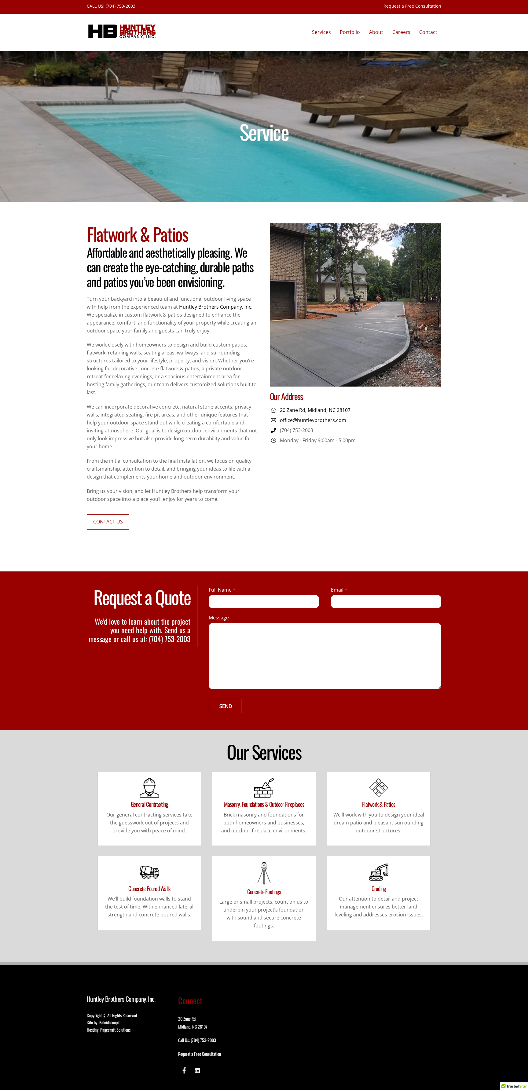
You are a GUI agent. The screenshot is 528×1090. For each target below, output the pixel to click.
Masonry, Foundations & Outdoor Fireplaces (264, 804)
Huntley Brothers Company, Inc (215, 306)
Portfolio (350, 32)
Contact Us (108, 521)
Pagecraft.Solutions (115, 1029)
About (376, 32)
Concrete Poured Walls (149, 888)
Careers (401, 32)
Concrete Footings (264, 891)
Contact (428, 32)
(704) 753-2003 (120, 6)
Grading (379, 888)
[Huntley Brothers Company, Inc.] (122, 36)
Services (321, 32)
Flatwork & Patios (378, 804)
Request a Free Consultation (412, 6)
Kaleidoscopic (109, 1022)
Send (225, 706)
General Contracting (149, 804)
